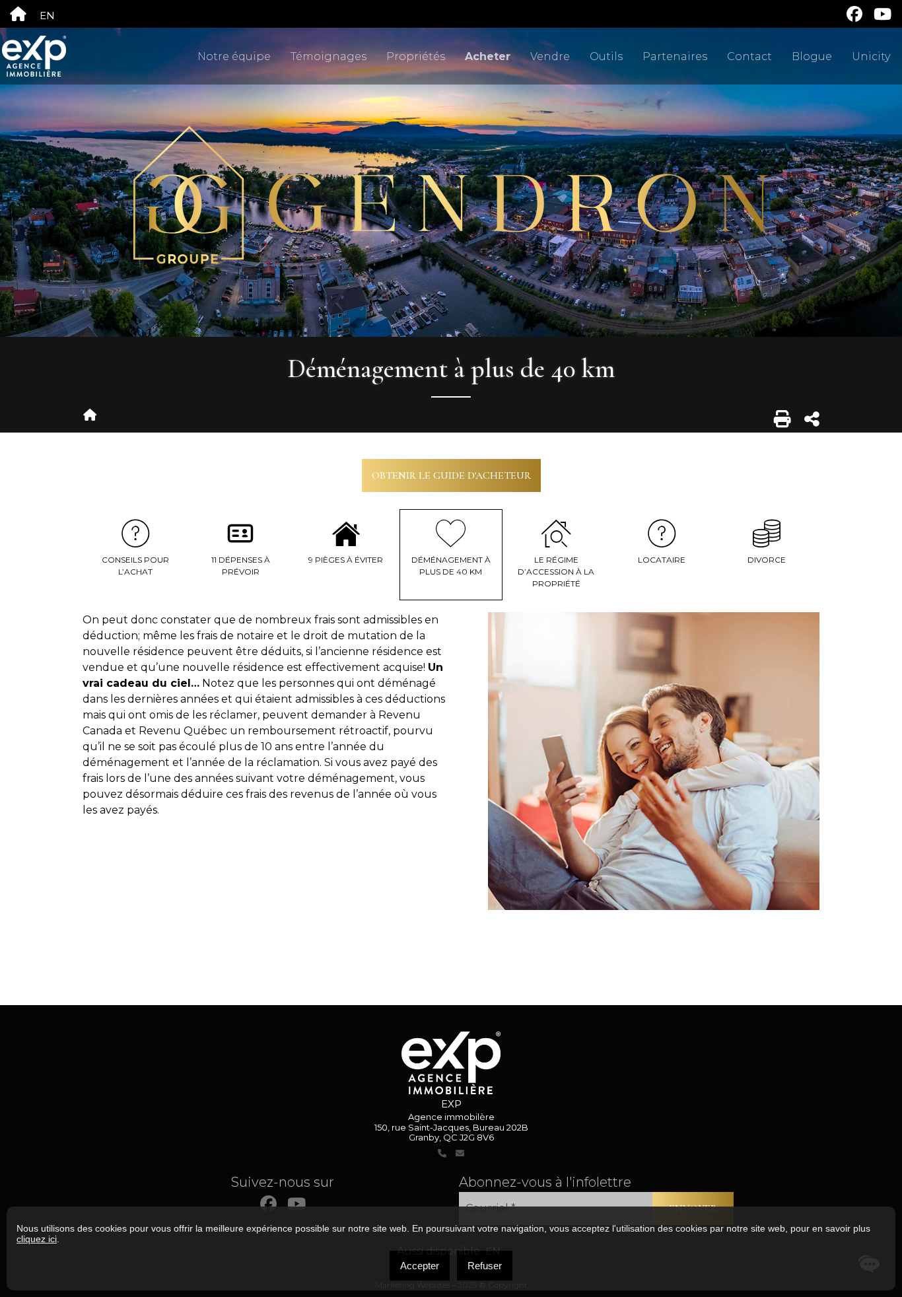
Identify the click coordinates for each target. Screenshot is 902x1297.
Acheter (487, 56)
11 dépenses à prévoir (240, 566)
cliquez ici (37, 1239)
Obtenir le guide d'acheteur (451, 475)
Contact (749, 56)
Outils (606, 56)
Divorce (766, 560)
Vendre (550, 56)
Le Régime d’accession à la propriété (556, 571)
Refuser (485, 1265)
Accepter (419, 1265)
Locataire (661, 560)
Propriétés (415, 56)
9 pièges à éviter (345, 560)
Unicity (871, 56)
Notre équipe (234, 56)
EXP (451, 1104)
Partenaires (674, 56)
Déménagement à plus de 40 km (451, 566)
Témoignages (328, 56)
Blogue (812, 56)
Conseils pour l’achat (135, 566)
